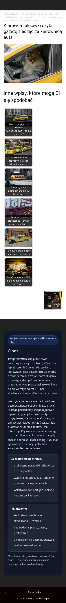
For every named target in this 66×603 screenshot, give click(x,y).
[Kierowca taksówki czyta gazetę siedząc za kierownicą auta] (33, 82)
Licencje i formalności (33, 435)
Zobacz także (35, 592)
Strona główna (11, 13)
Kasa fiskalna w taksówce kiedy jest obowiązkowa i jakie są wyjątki (31, 15)
